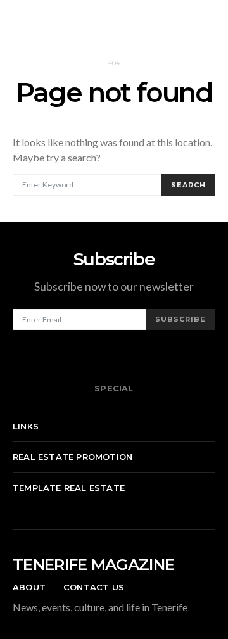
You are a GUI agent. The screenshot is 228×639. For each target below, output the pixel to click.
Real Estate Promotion (72, 457)
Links (26, 426)
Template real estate (69, 488)
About (29, 587)
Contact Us (93, 587)
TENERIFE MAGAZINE (93, 565)
